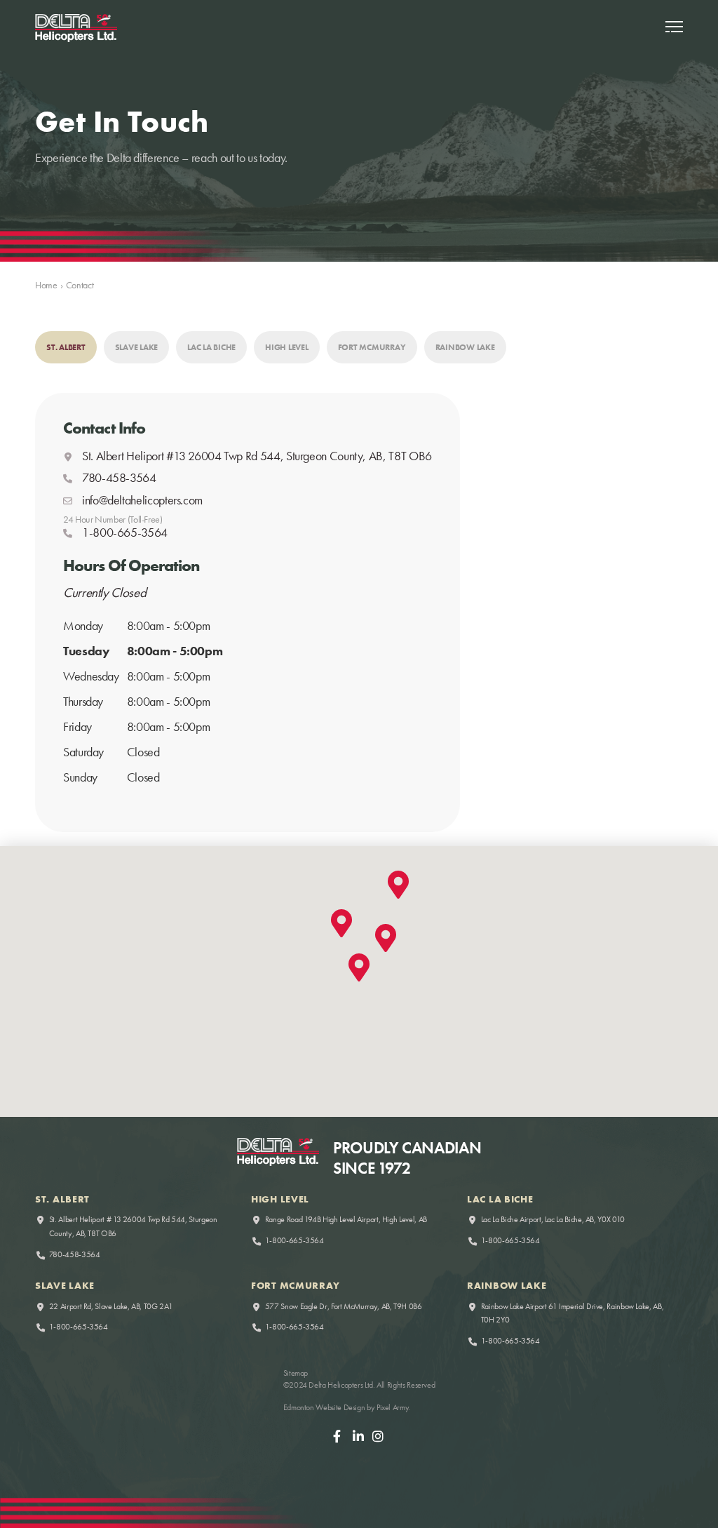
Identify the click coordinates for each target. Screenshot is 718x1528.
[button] (674, 28)
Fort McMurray (372, 347)
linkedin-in (359, 1440)
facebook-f (339, 1440)
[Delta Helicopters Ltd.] (76, 28)
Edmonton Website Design (324, 1407)
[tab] (66, 347)
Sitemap (295, 1373)
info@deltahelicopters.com (142, 500)
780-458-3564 (119, 477)
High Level (287, 347)
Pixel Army (392, 1407)
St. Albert (66, 347)
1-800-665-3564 (294, 1240)
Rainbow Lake (465, 347)
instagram (378, 1440)
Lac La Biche (211, 347)
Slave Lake (136, 347)
